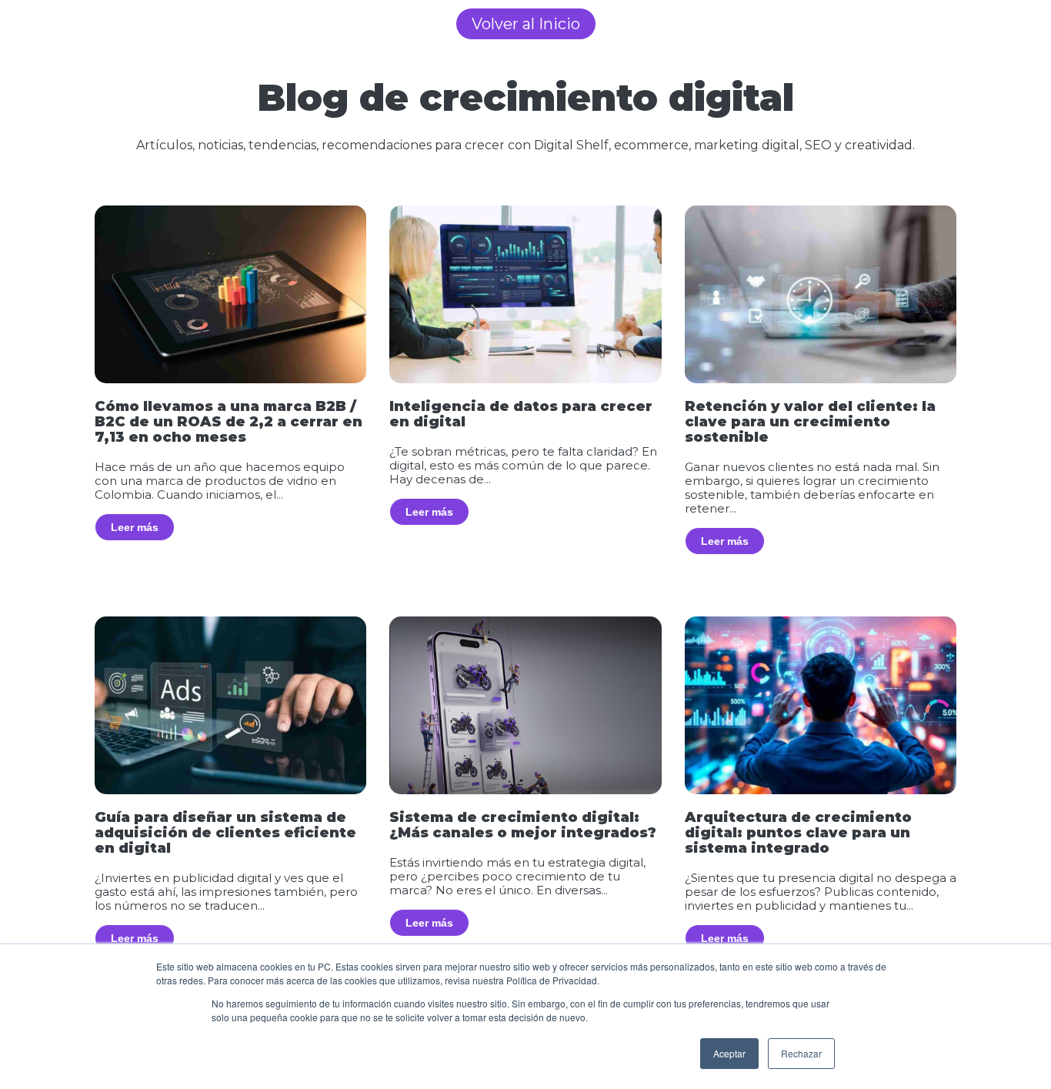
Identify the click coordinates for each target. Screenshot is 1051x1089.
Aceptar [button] (729, 1053)
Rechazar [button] (801, 1053)
